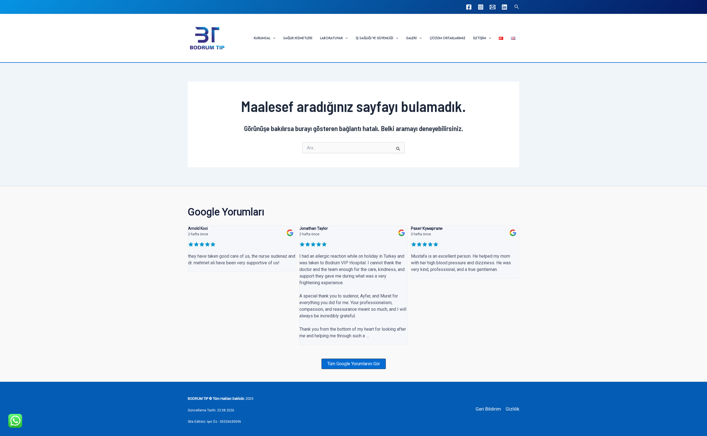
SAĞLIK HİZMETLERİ (297, 38)
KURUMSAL (262, 38)
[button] (516, 6)
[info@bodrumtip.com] (492, 7)
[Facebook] (469, 7)
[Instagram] (480, 7)
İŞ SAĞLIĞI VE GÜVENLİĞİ (374, 38)
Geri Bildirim (488, 409)
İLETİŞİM (479, 38)
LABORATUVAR (331, 38)
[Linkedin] (504, 7)
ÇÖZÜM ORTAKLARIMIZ (447, 38)
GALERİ (411, 38)
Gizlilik (512, 409)
